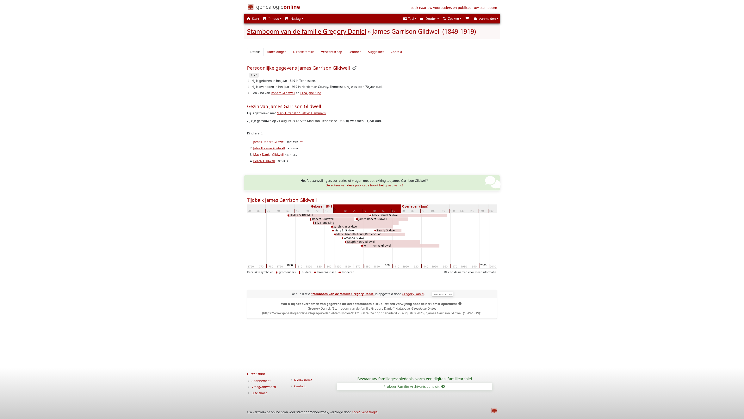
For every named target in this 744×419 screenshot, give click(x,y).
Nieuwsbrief (303, 380)
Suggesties (376, 52)
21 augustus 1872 (290, 121)
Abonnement (261, 381)
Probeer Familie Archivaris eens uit (411, 386)
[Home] (494, 410)
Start (255, 18)
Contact (300, 386)
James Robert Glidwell (269, 142)
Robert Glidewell (283, 93)
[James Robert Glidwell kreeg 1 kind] (302, 142)
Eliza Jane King (310, 93)
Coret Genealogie (364, 412)
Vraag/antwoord (263, 387)
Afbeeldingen (277, 52)
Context (396, 52)
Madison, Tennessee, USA (325, 121)
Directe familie (303, 52)
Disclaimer (259, 393)
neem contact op (442, 294)
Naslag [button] (295, 18)
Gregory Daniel (413, 294)
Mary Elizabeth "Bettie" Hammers (301, 113)
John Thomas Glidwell (269, 148)
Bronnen (355, 52)
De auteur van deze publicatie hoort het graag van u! (364, 185)
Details (255, 52)
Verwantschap (331, 52)
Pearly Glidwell (264, 161)
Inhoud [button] (273, 18)
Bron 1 (254, 75)
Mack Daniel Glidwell (268, 154)
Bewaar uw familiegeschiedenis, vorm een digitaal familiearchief (414, 379)
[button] (409, 18)
